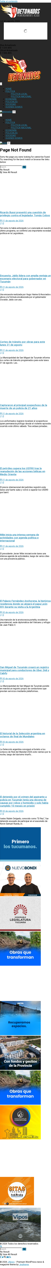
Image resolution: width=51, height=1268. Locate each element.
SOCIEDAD (10, 104)
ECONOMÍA (10, 99)
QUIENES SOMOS (13, 107)
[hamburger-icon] (1, 83)
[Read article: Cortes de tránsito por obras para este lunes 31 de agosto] (25, 320)
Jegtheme (24, 1264)
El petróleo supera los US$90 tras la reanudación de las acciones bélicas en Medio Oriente (22, 471)
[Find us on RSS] (10, 1257)
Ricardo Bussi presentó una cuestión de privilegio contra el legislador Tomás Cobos (25, 214)
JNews (11, 1262)
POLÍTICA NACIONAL (21, 96)
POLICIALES (11, 101)
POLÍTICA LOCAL (19, 94)
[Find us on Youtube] (8, 1257)
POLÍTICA (10, 91)
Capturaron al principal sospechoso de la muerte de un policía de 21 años (23, 407)
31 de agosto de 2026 (13, 220)
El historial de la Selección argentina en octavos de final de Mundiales (22, 735)
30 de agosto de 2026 (13, 612)
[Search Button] (24, 167)
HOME (8, 88)
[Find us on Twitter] (4, 1257)
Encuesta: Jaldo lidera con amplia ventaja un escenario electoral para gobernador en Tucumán (25, 278)
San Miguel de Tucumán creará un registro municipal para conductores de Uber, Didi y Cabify (24, 670)
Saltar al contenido (9, 1)
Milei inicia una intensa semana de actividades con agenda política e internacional (19, 537)
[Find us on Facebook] (1, 1257)
